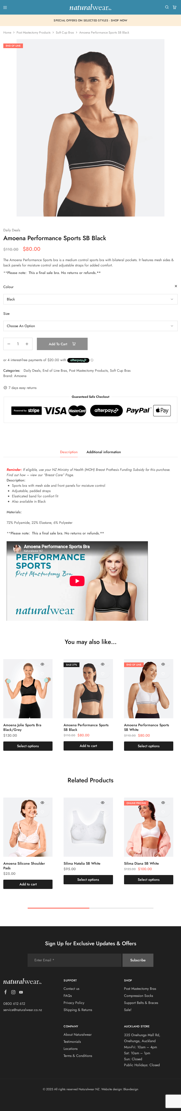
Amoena (20, 375)
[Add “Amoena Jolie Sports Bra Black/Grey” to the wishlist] (42, 673)
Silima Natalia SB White (82, 863)
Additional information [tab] (104, 452)
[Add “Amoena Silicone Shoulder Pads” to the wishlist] (42, 812)
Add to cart (58, 344)
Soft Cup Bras (65, 32)
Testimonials (72, 1041)
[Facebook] (5, 993)
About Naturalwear (78, 1034)
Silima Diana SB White (141, 863)
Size (6, 313)
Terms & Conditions (78, 1055)
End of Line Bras (55, 370)
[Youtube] (21, 993)
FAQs (68, 995)
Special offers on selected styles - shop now (90, 20)
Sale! (128, 1009)
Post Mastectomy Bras (140, 988)
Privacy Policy (74, 1002)
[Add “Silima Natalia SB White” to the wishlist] (103, 812)
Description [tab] (69, 452)
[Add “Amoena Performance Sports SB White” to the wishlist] (163, 673)
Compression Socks (138, 995)
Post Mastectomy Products (34, 32)
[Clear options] (176, 286)
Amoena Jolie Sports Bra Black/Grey (22, 727)
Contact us (71, 988)
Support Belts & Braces (141, 1002)
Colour (8, 286)
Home (7, 32)
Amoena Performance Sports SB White (146, 727)
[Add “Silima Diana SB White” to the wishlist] (163, 812)
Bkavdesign (130, 1089)
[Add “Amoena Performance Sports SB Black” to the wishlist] (103, 673)
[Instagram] (13, 993)
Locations (70, 1048)
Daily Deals (11, 230)
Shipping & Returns (78, 1009)
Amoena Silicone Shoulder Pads (24, 866)
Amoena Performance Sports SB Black (86, 727)
